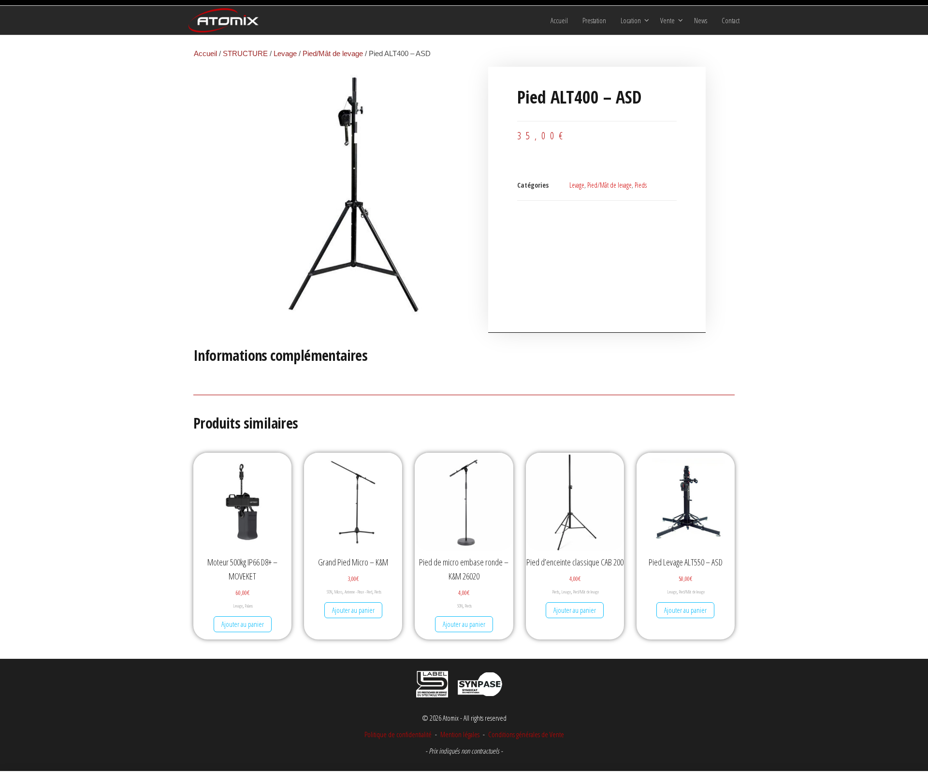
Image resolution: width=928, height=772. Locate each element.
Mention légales (459, 734)
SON (329, 592)
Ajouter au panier (242, 624)
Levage (285, 53)
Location (631, 20)
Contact (731, 20)
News (700, 20)
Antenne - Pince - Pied (358, 592)
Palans (249, 606)
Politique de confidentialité (398, 734)
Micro (338, 592)
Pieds (641, 185)
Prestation (594, 20)
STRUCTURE (245, 53)
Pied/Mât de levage (333, 53)
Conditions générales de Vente (525, 734)
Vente (667, 20)
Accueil (559, 20)
